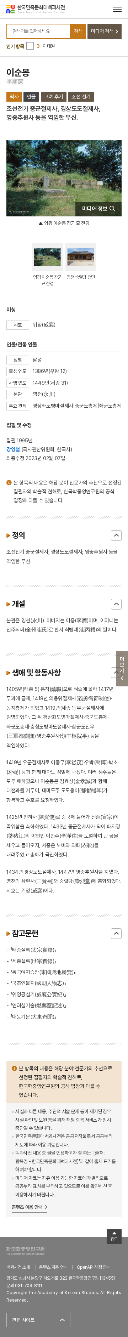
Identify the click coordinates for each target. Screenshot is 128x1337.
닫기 (116, 535)
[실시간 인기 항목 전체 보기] (30, 46)
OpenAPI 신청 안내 (93, 1267)
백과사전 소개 (18, 1267)
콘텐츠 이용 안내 (27, 1207)
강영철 (13, 449)
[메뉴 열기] (117, 9)
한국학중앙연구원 (25, 1251)
